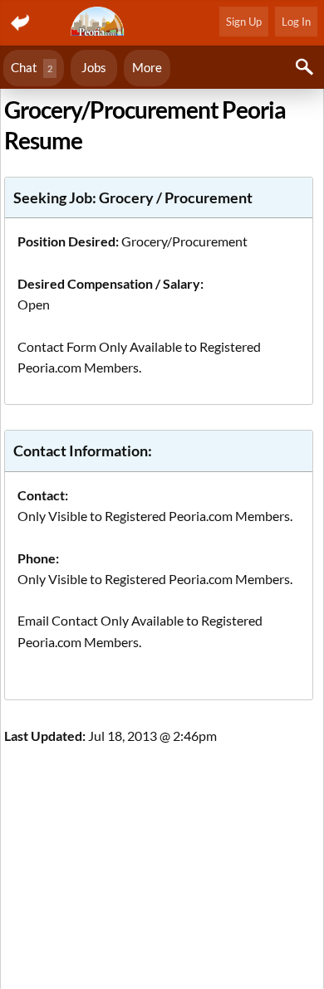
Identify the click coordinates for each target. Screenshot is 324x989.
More (147, 67)
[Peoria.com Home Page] (99, 23)
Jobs (93, 67)
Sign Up (244, 21)
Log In (296, 21)
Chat (31, 67)
